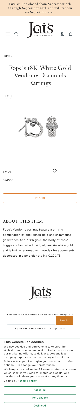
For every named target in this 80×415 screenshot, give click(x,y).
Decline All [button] (40, 405)
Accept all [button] (40, 389)
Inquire (40, 198)
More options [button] (40, 397)
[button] (7, 34)
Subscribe (64, 320)
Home (6, 56)
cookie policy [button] (28, 380)
